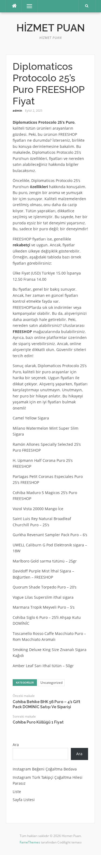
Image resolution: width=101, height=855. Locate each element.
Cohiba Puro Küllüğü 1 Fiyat (38, 722)
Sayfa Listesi (24, 799)
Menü (27, 6)
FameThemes (30, 842)
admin (17, 110)
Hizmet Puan (50, 28)
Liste (17, 791)
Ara (16, 744)
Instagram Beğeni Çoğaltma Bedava (45, 769)
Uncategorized (51, 682)
